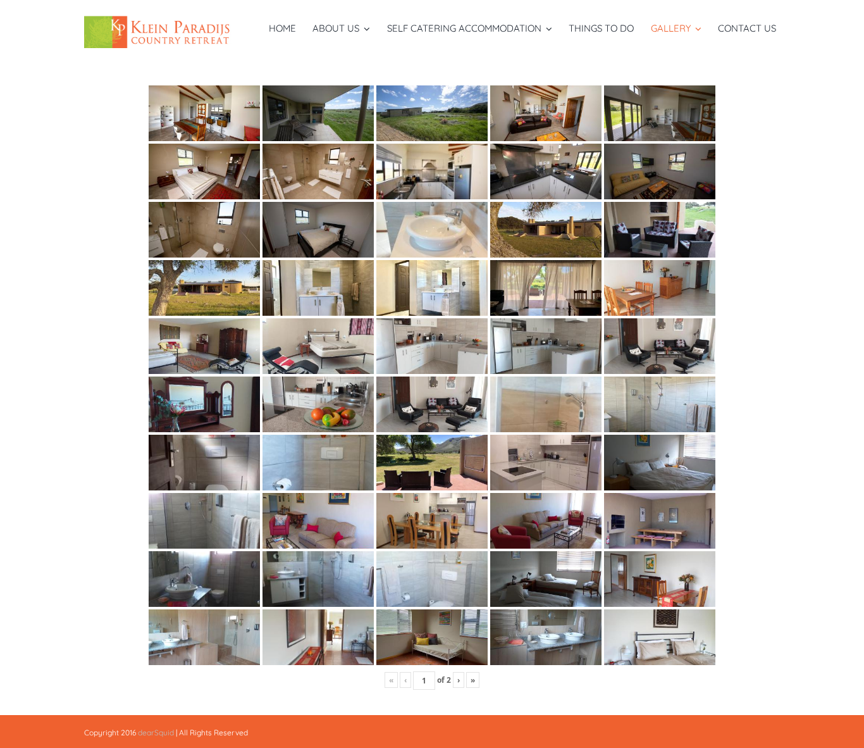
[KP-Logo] (160, 21)
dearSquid (156, 732)
